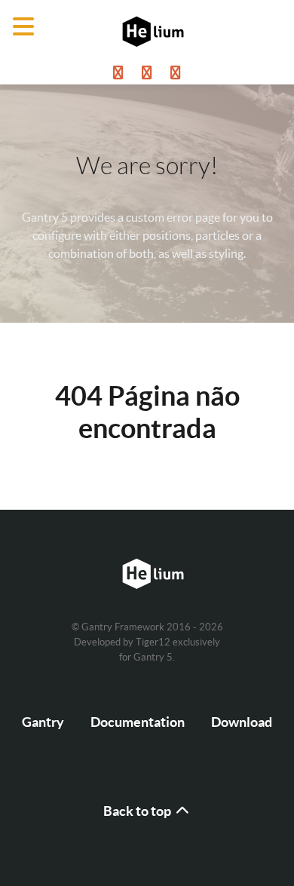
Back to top (138, 811)
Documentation (137, 722)
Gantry (43, 722)
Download (241, 722)
